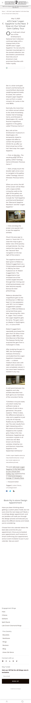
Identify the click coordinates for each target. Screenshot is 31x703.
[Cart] (27, 2)
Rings (5, 642)
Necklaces (6, 638)
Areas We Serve (8, 652)
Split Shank (6, 622)
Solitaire (5, 619)
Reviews (6, 645)
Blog (4, 649)
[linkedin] (9, 661)
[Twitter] (10, 491)
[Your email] (15, 676)
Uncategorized (11, 488)
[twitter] (16, 661)
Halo (3, 612)
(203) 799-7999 (15, 6)
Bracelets (6, 635)
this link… (17, 155)
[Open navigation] (3, 3)
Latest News (16, 485)
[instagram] (6, 661)
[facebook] (2, 661)
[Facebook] (7, 491)
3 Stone (4, 615)
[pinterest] (13, 661)
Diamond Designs (17, 688)
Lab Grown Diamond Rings (11, 625)
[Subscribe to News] (13, 491)
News (3, 11)
